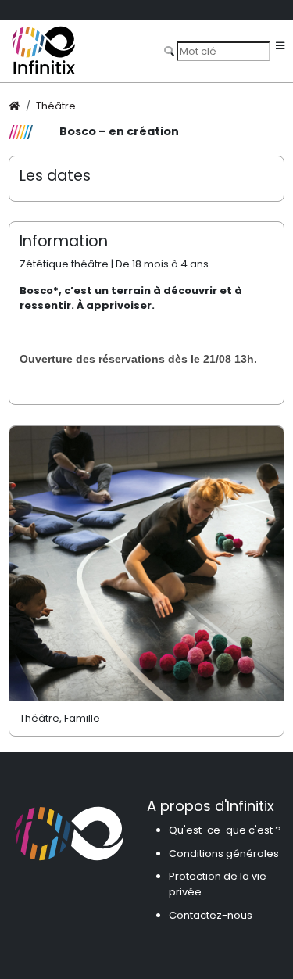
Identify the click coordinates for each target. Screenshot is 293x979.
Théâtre (56, 106)
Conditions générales (224, 853)
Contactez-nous (210, 915)
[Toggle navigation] (280, 46)
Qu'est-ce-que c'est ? (225, 830)
